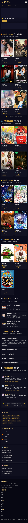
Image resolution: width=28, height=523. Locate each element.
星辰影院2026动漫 (6, 418)
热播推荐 (9, 5)
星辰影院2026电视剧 (15, 415)
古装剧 (19, 420)
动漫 (2, 496)
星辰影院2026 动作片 (6, 450)
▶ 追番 (4, 208)
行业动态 (2, 504)
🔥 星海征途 (4, 436)
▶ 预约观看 (5, 62)
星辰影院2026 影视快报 (7, 460)
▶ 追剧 (4, 174)
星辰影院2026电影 (6, 415)
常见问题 (2, 506)
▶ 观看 (4, 267)
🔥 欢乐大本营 (5, 441)
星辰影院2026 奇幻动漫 (7, 455)
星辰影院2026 (3, 5)
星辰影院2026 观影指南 (7, 471)
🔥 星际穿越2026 (5, 431)
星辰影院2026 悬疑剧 (6, 452)
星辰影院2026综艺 (15, 418)
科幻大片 (13, 420)
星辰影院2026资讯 (6, 420)
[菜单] (26, 2)
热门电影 (2, 492)
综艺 (2, 497)
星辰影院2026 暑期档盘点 (7, 468)
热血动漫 (4, 423)
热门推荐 (2, 515)
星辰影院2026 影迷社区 (7, 473)
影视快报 (2, 503)
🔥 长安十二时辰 (5, 434)
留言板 (2, 511)
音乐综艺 (10, 423)
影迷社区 (2, 513)
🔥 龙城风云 (4, 439)
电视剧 (2, 494)
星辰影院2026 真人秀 (6, 457)
